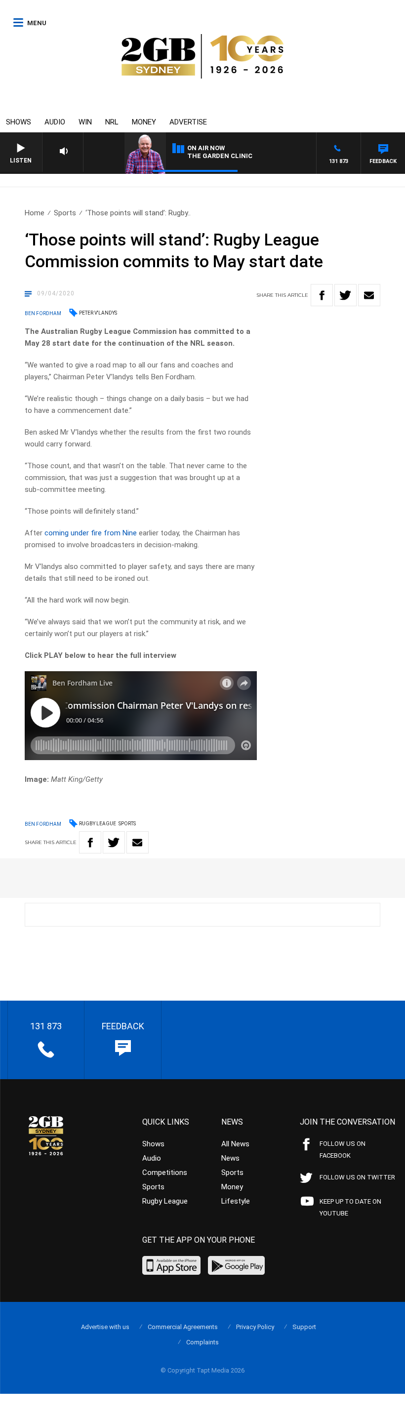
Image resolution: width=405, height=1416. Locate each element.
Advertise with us (105, 1327)
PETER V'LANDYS (98, 313)
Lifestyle (235, 1201)
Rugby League (97, 823)
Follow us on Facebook (342, 1149)
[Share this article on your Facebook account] (322, 295)
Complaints (202, 1342)
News (230, 1158)
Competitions (164, 1172)
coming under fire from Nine (90, 532)
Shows (18, 122)
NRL (112, 122)
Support (304, 1327)
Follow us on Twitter (357, 1177)
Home (34, 212)
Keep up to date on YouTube (350, 1207)
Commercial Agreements (183, 1327)
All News (235, 1143)
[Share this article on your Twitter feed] (345, 295)
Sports (65, 212)
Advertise (188, 122)
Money (144, 122)
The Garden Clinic (219, 156)
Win (85, 122)
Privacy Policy (255, 1327)
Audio (54, 122)
